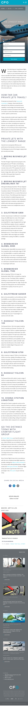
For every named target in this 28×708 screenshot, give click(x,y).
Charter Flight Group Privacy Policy (19, 703)
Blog (10, 8)
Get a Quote (14, 59)
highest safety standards (18, 462)
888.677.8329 (8, 677)
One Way (8, 39)
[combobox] (14, 44)
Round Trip (10, 41)
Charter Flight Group (8, 438)
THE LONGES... (19, 8)
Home (3, 8)
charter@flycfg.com (9, 679)
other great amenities (12, 466)
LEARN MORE (7, 579)
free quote (12, 470)
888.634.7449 (22, 552)
